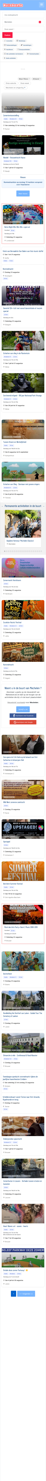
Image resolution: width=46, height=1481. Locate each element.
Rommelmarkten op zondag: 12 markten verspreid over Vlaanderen (23, 183)
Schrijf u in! (23, 709)
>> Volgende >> (26, 1294)
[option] (23, 528)
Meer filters (23, 79)
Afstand (36, 79)
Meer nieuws (23, 194)
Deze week (8, 29)
